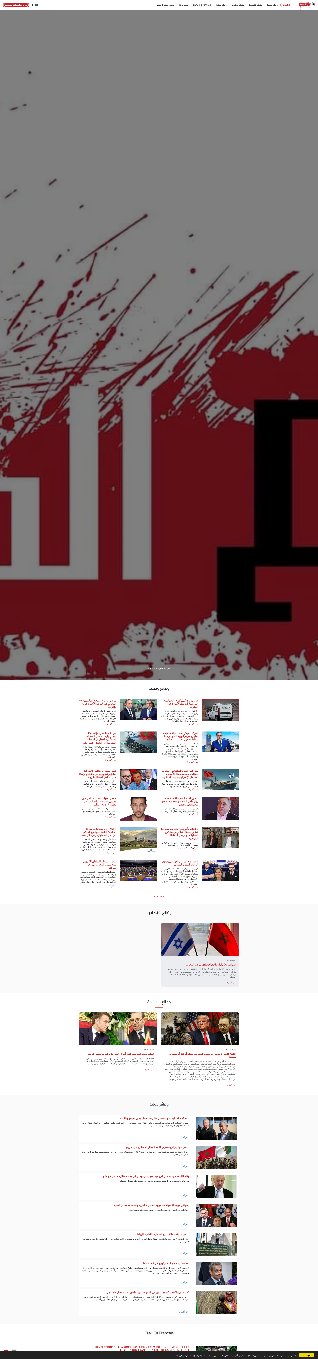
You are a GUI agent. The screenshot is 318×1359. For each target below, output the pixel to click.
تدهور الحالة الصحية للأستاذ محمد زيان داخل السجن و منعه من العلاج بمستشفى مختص (180, 801)
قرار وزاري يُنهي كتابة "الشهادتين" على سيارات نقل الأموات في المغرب (180, 704)
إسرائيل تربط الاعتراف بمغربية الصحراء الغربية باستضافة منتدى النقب (151, 1205)
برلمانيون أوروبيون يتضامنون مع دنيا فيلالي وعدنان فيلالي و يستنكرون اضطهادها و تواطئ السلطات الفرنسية (179, 833)
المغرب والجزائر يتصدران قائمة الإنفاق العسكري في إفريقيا (157, 1147)
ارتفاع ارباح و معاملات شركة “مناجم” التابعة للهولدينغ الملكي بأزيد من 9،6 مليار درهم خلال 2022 (98, 832)
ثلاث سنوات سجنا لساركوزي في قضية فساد (165, 1263)
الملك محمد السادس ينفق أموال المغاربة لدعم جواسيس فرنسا (120, 1053)
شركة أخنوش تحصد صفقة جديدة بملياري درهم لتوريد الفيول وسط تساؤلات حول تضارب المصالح (180, 736)
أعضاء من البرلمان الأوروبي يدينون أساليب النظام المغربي (180, 863)
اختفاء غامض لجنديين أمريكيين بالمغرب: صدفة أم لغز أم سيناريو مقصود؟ (202, 1055)
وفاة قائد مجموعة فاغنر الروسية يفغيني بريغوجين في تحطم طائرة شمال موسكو (146, 1176)
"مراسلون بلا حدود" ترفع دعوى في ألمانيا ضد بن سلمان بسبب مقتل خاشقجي (147, 1292)
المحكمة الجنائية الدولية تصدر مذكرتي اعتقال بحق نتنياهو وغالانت (154, 1118)
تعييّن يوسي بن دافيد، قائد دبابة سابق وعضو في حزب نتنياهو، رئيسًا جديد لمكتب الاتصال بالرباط (97, 774)
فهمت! (307, 1355)
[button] (32, 5)
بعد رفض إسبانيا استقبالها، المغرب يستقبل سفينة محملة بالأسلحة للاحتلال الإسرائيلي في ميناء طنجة (180, 774)
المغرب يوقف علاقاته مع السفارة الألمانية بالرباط (163, 1234)
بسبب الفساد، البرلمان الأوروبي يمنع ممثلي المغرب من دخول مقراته (99, 865)
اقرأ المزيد (193, 724)
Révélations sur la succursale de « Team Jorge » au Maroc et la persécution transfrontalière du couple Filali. (142, 1348)
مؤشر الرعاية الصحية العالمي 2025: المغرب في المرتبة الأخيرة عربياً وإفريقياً (97, 704)
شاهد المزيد (159, 896)
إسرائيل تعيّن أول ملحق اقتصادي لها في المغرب (211, 964)
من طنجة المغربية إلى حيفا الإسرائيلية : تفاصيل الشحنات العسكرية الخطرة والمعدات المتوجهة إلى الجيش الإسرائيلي (99, 737)
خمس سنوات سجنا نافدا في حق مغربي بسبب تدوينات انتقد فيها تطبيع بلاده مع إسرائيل (99, 801)
